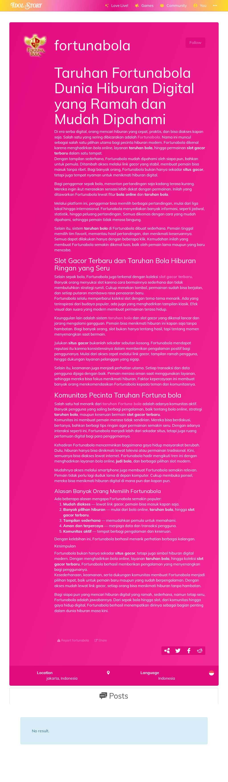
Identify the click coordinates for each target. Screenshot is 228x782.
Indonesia (157, 675)
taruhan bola (120, 318)
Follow (195, 42)
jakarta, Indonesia (57, 675)
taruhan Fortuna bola (122, 403)
